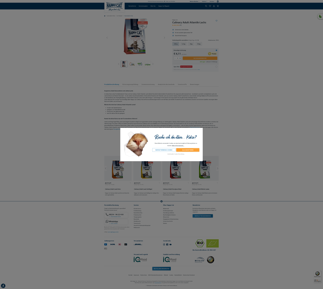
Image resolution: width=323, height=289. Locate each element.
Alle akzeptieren (187, 150)
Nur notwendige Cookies (163, 150)
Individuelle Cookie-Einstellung (175, 154)
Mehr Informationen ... (178, 145)
